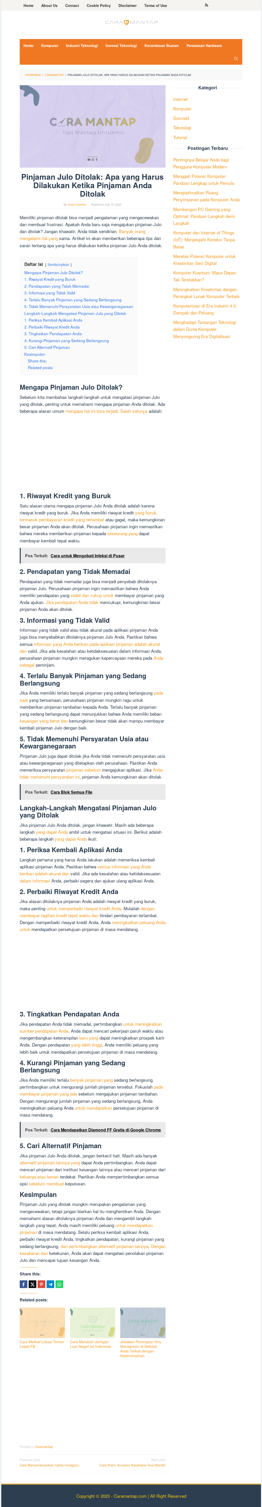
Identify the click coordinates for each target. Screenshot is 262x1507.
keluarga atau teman (39, 1176)
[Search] (236, 58)
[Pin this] (41, 1284)
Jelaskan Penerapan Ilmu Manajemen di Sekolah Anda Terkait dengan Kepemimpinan (140, 1348)
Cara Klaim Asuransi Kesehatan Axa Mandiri (133, 1462)
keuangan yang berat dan (44, 720)
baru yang (88, 1037)
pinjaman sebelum (83, 769)
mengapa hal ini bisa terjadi (92, 411)
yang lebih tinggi (86, 1044)
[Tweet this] (32, 1284)
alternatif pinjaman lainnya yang (50, 1162)
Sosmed (181, 118)
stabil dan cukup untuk (92, 595)
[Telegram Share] (50, 1284)
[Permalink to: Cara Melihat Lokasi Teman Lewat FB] (42, 1323)
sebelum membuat (46, 1183)
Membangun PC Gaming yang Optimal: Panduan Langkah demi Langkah (204, 216)
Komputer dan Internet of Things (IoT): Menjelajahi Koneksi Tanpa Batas (204, 239)
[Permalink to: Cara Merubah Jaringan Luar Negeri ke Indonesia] (92, 1323)
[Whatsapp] (59, 1284)
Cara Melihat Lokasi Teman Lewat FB (42, 1344)
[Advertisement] (93, 454)
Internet (180, 99)
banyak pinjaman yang (91, 1080)
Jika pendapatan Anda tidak (72, 602)
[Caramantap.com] (131, 21)
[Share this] (23, 1284)
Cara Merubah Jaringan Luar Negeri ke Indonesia (90, 1344)
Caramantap (44, 1446)
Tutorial (180, 137)
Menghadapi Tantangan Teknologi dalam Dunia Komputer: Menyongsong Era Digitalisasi (204, 329)
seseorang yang (122, 533)
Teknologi (182, 127)
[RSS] (207, 5)
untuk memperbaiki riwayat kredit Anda (84, 908)
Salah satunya (133, 411)
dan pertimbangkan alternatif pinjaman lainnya (104, 1246)
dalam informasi (35, 880)
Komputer (182, 108)
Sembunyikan (58, 264)
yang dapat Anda (52, 832)
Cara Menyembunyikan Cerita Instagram (49, 1462)
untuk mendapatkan (93, 1108)
